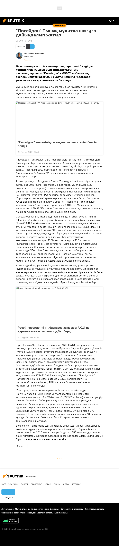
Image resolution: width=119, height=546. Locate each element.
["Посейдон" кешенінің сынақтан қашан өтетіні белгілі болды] (59, 120)
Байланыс (54, 509)
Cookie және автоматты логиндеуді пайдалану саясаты (27, 512)
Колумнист (21, 446)
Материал (27, 60)
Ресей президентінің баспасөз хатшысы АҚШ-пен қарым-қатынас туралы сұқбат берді (54, 329)
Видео (66, 484)
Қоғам (48, 484)
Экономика (36, 484)
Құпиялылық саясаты (94, 509)
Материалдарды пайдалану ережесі (32, 509)
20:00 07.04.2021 (24, 40)
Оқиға (57, 484)
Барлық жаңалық (9, 484)
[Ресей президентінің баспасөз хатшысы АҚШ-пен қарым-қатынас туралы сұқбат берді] (59, 305)
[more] (100, 152)
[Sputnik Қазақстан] (14, 23)
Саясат (24, 484)
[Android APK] (10, 521)
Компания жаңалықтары (72, 509)
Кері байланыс (61, 512)
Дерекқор (76, 484)
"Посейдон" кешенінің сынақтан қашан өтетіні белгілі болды (58, 144)
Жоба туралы (7, 509)
